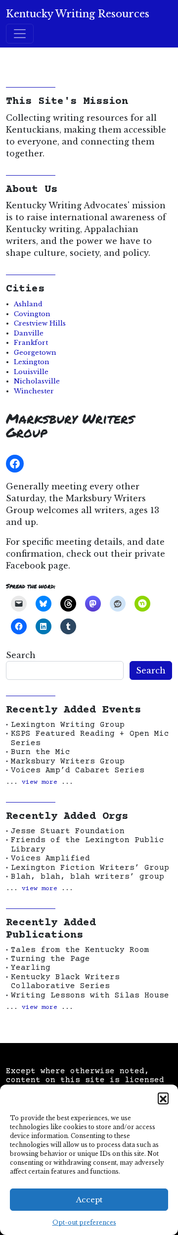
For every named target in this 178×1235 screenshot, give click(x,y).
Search (21, 655)
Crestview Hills (40, 323)
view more (39, 782)
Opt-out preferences (84, 1222)
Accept (89, 1199)
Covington (32, 314)
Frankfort (31, 342)
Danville (29, 333)
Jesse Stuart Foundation (68, 831)
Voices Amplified (50, 858)
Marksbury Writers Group (68, 761)
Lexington (31, 362)
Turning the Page (50, 958)
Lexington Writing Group (68, 724)
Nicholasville (37, 381)
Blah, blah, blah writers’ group (87, 876)
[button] (163, 1098)
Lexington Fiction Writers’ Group (90, 867)
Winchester (34, 391)
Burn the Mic (40, 752)
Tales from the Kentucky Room (80, 950)
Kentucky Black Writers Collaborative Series (65, 982)
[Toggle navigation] (20, 34)
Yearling (30, 967)
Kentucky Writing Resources (77, 14)
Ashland (28, 304)
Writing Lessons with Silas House (90, 995)
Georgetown (35, 352)
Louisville (31, 372)
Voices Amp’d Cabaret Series (77, 770)
